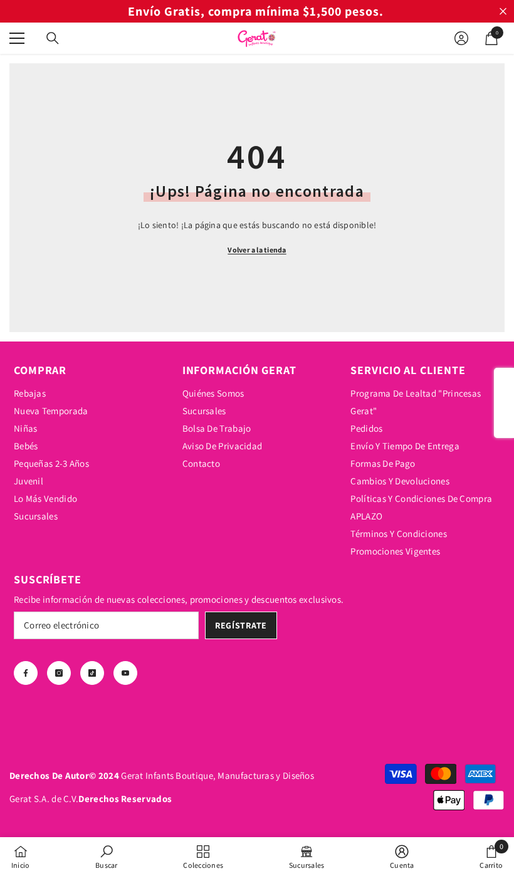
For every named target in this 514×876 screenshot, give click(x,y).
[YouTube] (125, 673)
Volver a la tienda (257, 249)
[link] (106, 856)
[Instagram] (59, 673)
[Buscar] (52, 38)
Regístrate (241, 625)
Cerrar (503, 11)
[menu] (16, 38)
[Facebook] (26, 673)
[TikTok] (92, 673)
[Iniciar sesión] (461, 38)
